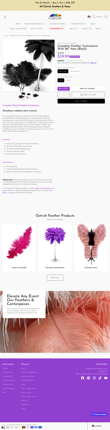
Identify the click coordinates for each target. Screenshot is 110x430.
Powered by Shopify (30, 425)
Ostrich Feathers (57, 24)
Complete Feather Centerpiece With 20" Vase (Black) (29, 36)
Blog (4, 392)
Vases (23, 384)
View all (55, 277)
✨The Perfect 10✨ (28, 396)
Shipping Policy (8, 372)
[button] (98, 17)
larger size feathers (42, 188)
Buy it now (81, 101)
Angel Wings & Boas (28, 388)
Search (5, 368)
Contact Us (25, 404)
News (23, 409)
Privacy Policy (8, 384)
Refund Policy (8, 376)
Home (23, 368)
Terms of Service (9, 380)
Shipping (61, 60)
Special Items (36, 29)
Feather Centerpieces (34, 24)
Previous (5, 65)
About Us (24, 400)
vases (5, 190)
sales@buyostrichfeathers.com (96, 369)
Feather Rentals (27, 380)
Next (52, 65)
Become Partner (9, 388)
